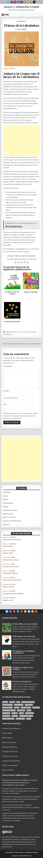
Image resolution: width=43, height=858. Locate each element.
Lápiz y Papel (8, 514)
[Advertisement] (21, 140)
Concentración (22, 332)
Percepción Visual (8, 719)
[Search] (34, 2)
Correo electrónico (11, 398)
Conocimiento (18, 705)
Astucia (14, 332)
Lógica (29, 710)
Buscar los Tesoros (9, 742)
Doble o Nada (8, 546)
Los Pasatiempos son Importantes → (28, 344)
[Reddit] (24, 2)
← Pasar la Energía (8, 344)
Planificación (8, 334)
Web (5, 404)
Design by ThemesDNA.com (21, 856)
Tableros (6, 524)
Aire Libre (7, 492)
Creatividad (28, 705)
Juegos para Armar (10, 510)
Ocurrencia (6, 716)
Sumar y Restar (8, 587)
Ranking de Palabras (10, 573)
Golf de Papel (8, 553)
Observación (29, 713)
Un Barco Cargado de (21, 681)
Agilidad (5, 702)
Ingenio (6, 506)
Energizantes (22, 21)
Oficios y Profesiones (10, 765)
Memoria (14, 713)
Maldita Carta (8, 600)
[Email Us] (27, 2)
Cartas (5, 496)
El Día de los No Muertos (12, 539)
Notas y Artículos (9, 517)
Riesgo (29, 719)
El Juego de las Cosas (11, 566)
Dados (5, 499)
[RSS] (31, 2)
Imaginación (21, 710)
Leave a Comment (22, 29)
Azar (18, 702)
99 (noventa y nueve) (10, 560)
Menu (7, 15)
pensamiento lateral (26, 716)
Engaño (16, 707)
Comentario (8, 366)
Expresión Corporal (9, 710)
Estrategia (32, 332)
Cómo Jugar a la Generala (23, 636)
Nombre (7, 391)
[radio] (15, 262)
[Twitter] (8, 2)
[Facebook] (11, 2)
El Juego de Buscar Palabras (13, 593)
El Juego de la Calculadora (21, 25)
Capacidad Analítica (28, 702)
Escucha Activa (26, 707)
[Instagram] (18, 2)
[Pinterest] (15, 2)
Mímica (21, 713)
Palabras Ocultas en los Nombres (22, 668)
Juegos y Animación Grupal (21, 6)
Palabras (15, 716)
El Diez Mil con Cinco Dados (24, 624)
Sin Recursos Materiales (12, 521)
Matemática (6, 713)
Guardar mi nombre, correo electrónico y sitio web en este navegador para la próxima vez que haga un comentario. (20, 416)
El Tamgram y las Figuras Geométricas (23, 652)
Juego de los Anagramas (12, 580)
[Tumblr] (21, 2)
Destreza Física (7, 707)
